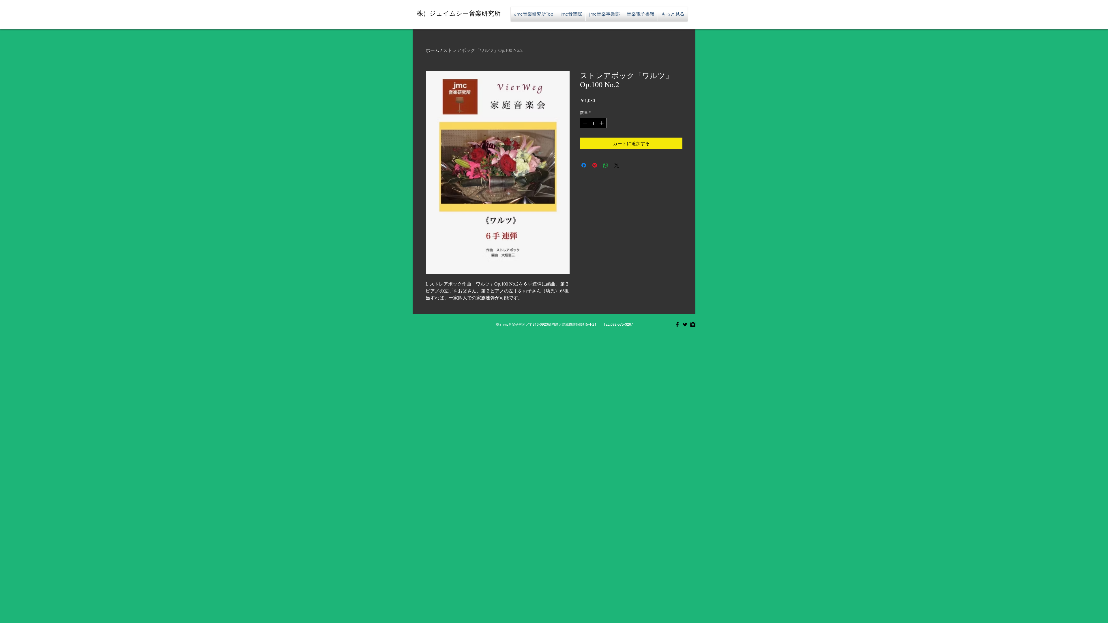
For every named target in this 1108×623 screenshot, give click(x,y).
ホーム (432, 50)
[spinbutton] (593, 123)
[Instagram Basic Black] (692, 324)
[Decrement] (584, 123)
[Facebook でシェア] (583, 165)
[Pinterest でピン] (594, 165)
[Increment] (602, 123)
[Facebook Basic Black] (677, 324)
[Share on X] (616, 165)
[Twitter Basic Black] (685, 324)
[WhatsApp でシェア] (605, 165)
